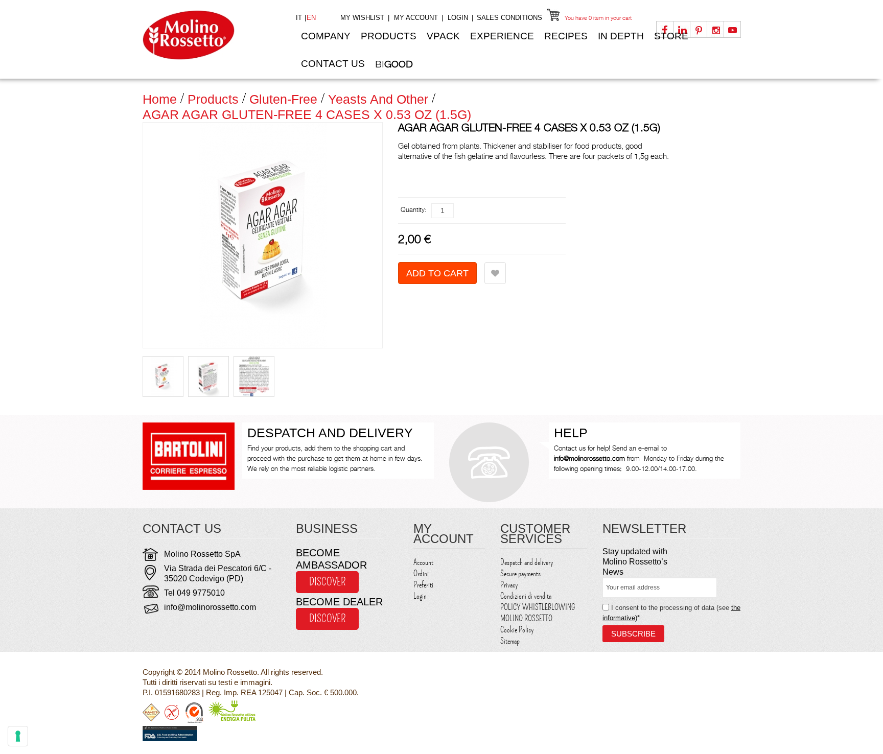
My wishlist (362, 17)
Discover (327, 581)
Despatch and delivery (526, 562)
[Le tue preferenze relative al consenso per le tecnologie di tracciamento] (18, 736)
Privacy (509, 585)
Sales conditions (509, 17)
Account (423, 562)
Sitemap (510, 641)
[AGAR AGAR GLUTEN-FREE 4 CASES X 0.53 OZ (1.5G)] (163, 376)
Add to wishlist (495, 273)
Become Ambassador (331, 559)
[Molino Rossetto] (212, 35)
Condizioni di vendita (525, 596)
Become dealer (339, 601)
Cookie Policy (516, 630)
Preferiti (423, 585)
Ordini (421, 574)
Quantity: (414, 209)
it (300, 17)
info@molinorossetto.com (210, 607)
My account (416, 17)
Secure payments (520, 574)
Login (458, 17)
